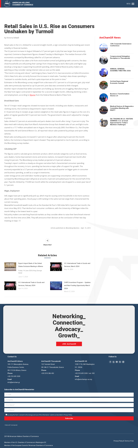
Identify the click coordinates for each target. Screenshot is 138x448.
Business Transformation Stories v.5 (119, 95)
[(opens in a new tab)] (56, 285)
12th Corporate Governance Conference (120, 45)
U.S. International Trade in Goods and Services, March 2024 (77, 264)
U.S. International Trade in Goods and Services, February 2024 (31, 283)
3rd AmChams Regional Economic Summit (119, 82)
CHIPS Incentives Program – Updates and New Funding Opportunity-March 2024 (77, 285)
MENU (129, 4)
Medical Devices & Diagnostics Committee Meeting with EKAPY (122, 108)
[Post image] (10, 266)
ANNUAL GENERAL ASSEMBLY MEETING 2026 (120, 70)
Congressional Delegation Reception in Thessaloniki (120, 57)
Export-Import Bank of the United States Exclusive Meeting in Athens (30, 268)
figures (32, 95)
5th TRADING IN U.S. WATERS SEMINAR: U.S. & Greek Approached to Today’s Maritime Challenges (121, 122)
